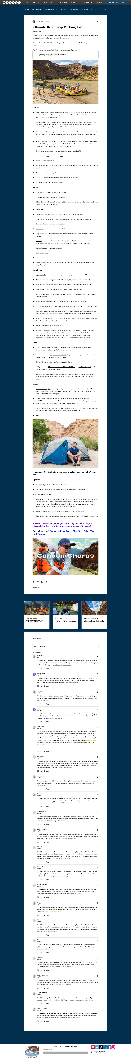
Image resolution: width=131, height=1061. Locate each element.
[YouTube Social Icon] (93, 1047)
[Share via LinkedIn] (42, 582)
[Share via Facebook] (33, 582)
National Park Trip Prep (50, 9)
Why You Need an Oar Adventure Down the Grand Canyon (93, 619)
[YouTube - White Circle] (4, 2)
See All (105, 597)
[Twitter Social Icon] (97, 1047)
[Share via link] (46, 582)
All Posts (26, 9)
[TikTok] (10, 2)
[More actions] (97, 21)
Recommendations (86, 9)
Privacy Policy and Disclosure (98, 1052)
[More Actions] (97, 656)
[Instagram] (19, 2)
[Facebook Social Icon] (109, 1047)
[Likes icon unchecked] (38, 668)
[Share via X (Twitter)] (38, 582)
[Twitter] (7, 2)
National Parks (73, 9)
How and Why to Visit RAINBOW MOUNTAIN (34, 619)
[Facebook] (16, 2)
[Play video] (65, 556)
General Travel (36, 9)
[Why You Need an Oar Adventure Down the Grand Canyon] (94, 608)
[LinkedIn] (13, 2)
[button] (99, 2)
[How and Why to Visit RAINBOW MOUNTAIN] (36, 608)
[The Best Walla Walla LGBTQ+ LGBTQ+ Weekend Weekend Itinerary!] (65, 608)
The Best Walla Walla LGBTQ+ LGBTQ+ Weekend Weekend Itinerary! (65, 620)
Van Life (63, 9)
